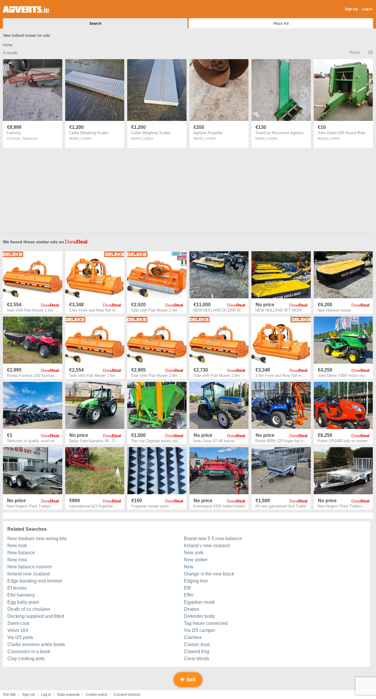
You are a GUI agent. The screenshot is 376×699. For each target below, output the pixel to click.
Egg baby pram (23, 602)
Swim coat (18, 623)
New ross (17, 559)
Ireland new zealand (28, 573)
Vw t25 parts (20, 637)
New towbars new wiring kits (37, 538)
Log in (46, 695)
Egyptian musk (199, 602)
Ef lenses (17, 587)
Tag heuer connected (206, 623)
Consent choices (127, 695)
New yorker (196, 559)
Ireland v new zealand (207, 545)
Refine (354, 52)
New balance (21, 552)
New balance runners (29, 566)
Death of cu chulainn (28, 609)
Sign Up (351, 9)
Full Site (9, 695)
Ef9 (187, 587)
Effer (189, 595)
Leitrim (85, 139)
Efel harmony (21, 595)
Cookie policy (97, 695)
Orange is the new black (209, 573)
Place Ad (280, 23)
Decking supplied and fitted (35, 616)
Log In (367, 9)
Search (95, 23)
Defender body (199, 616)
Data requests (68, 695)
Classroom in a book (28, 651)
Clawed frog (196, 651)
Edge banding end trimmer (35, 580)
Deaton (191, 609)
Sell (190, 680)
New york (194, 552)
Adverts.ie (26, 9)
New (189, 566)
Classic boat (197, 644)
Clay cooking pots (26, 658)
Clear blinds (196, 658)
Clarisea (193, 637)
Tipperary (29, 139)
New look (17, 545)
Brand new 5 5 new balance (213, 538)
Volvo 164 (17, 630)
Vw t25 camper (199, 630)
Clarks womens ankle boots (36, 644)
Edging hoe (196, 580)
